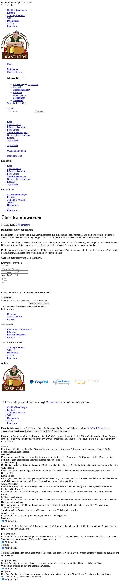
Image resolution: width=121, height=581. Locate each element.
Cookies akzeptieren (36, 431)
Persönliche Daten (21, 90)
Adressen (17, 92)
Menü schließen (14, 72)
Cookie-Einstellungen (17, 10)
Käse (9, 166)
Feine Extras (13, 173)
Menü (10, 64)
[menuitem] (63, 10)
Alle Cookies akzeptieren (58, 431)
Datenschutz (13, 20)
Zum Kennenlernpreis (17, 176)
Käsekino (11, 332)
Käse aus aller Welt (16, 171)
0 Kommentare (23, 225)
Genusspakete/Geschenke (19, 179)
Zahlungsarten (19, 95)
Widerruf (11, 18)
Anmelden (18, 84)
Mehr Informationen (99, 428)
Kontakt (11, 13)
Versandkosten (53, 402)
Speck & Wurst (14, 168)
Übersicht (17, 87)
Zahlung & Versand (16, 15)
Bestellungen (19, 97)
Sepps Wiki (12, 184)
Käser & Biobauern (16, 334)
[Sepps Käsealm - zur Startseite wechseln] (15, 59)
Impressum (12, 26)
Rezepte (11, 181)
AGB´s (10, 23)
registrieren (33, 84)
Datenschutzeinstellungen (13, 431)
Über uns (11, 314)
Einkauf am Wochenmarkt (19, 329)
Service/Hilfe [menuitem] (14, 15)
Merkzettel (18, 100)
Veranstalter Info (14, 316)
